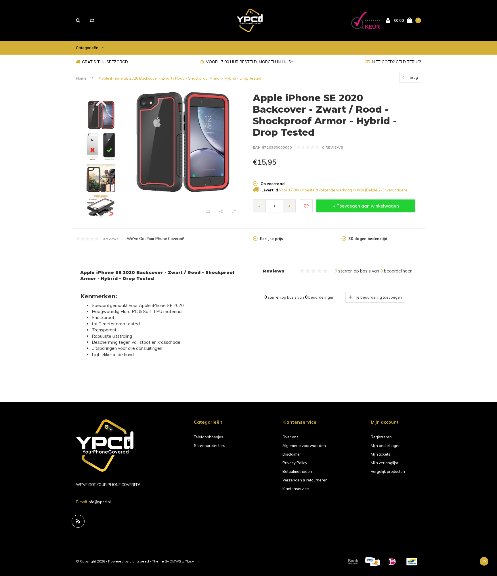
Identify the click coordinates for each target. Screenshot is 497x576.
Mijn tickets (380, 454)
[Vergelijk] (92, 20)
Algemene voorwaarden (304, 445)
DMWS (175, 561)
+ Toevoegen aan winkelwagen (366, 206)
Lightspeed (139, 561)
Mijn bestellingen (386, 445)
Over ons (290, 437)
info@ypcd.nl (99, 502)
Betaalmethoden (297, 471)
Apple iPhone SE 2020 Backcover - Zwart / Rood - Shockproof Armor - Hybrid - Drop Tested (180, 78)
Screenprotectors (209, 445)
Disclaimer (291, 454)
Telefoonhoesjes (208, 437)
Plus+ (189, 561)
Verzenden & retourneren (305, 480)
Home (81, 78)
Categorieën (87, 47)
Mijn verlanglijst (384, 462)
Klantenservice (295, 488)
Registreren (381, 437)
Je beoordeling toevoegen (379, 297)
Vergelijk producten (388, 471)
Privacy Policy (294, 462)
